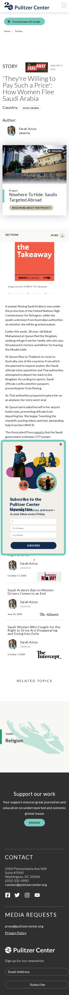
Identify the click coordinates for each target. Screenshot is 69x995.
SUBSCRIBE (33, 545)
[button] (33, 504)
